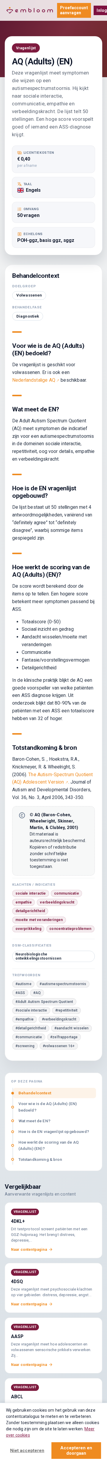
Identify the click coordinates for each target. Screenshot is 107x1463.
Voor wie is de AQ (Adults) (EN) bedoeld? (47, 1106)
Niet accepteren (27, 1450)
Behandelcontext (34, 1092)
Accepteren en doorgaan (76, 1450)
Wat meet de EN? (34, 1120)
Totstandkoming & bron (40, 1159)
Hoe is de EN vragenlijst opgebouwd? (53, 1131)
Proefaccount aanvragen (74, 10)
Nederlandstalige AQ (33, 380)
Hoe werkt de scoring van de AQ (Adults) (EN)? (48, 1145)
